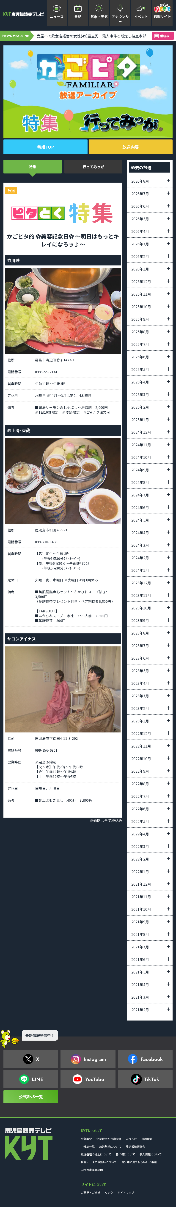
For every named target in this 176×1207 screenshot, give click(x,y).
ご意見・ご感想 (90, 1192)
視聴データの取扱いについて (99, 1162)
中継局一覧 (88, 1146)
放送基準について (110, 1146)
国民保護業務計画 (92, 1170)
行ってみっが (93, 166)
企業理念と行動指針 (108, 1139)
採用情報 (146, 1139)
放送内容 (130, 147)
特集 (32, 166)
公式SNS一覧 (31, 1097)
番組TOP (45, 147)
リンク (109, 1192)
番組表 (165, 36)
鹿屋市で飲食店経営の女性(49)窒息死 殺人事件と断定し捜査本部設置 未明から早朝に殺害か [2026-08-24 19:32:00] (94, 36)
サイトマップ (126, 1192)
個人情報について (151, 1154)
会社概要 (86, 1139)
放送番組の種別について (96, 1154)
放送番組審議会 (135, 1146)
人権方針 (131, 1139)
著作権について (125, 1154)
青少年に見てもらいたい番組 (139, 1162)
